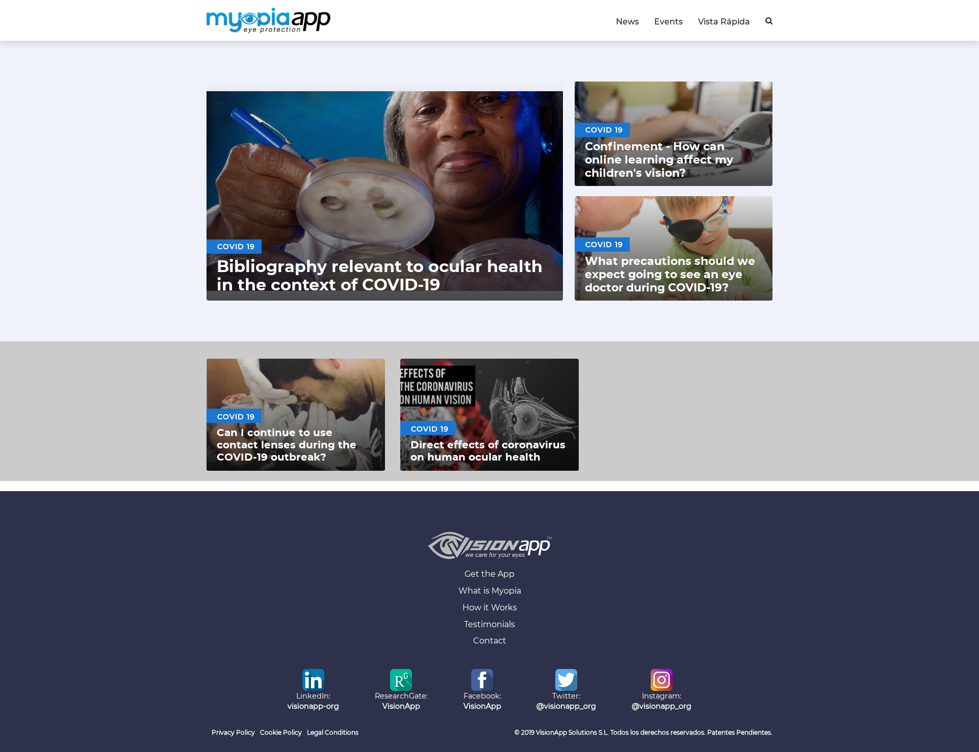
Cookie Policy (281, 732)
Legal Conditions (332, 732)
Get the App (489, 574)
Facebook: (482, 701)
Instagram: (661, 701)
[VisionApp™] (489, 545)
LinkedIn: (313, 701)
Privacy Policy (233, 732)
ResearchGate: (401, 701)
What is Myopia (489, 591)
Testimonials (489, 624)
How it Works (489, 607)
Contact (489, 641)
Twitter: (566, 701)
